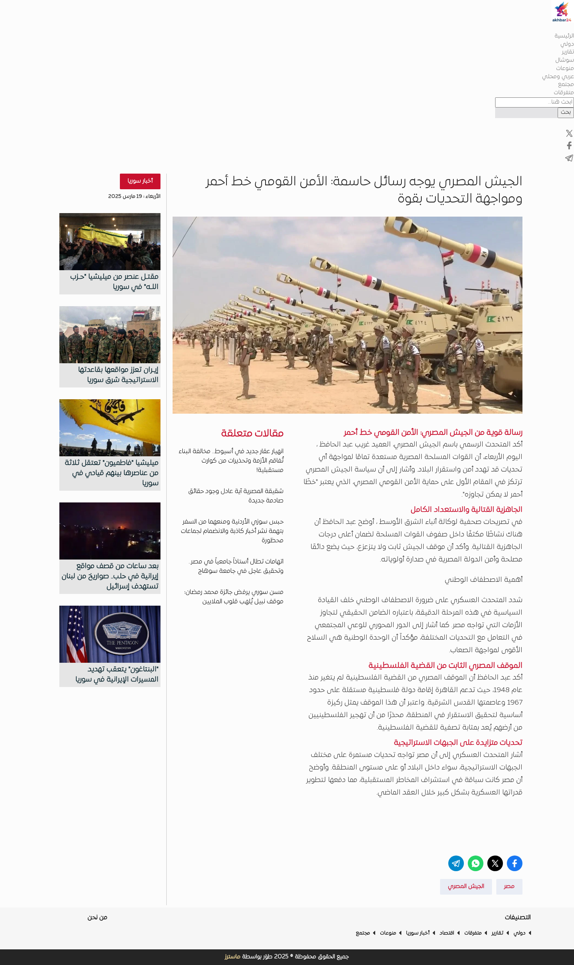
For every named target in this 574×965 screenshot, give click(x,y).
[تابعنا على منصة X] (569, 148)
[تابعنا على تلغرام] (569, 161)
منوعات (565, 68)
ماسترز (233, 957)
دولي (567, 44)
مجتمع (566, 84)
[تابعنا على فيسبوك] (569, 136)
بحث (566, 112)
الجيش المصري (466, 886)
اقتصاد (447, 933)
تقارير (568, 52)
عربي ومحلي (558, 77)
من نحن (97, 918)
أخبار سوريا (140, 181)
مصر (509, 886)
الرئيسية (564, 36)
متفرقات (564, 93)
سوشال (564, 60)
